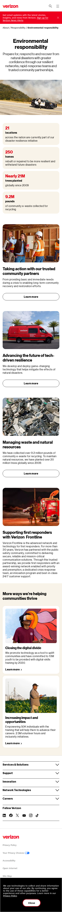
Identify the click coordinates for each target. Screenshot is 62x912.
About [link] (6, 27)
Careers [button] (8, 798)
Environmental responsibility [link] (43, 27)
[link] (13, 669)
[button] (58, 17)
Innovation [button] (9, 781)
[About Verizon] (10, 6)
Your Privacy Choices (14, 853)
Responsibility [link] (18, 27)
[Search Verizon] (50, 6)
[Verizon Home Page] (11, 837)
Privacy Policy (10, 845)
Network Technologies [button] (17, 790)
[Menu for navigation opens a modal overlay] (57, 6)
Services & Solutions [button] (15, 764)
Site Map (7, 876)
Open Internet (10, 868)
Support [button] (8, 773)
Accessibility (9, 860)
